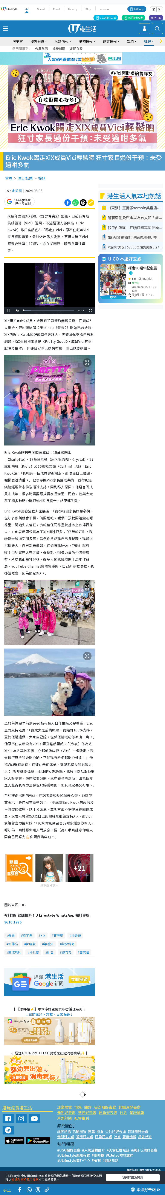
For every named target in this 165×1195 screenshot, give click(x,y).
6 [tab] (94, 53)
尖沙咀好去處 (105, 1107)
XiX (43, 935)
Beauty (72, 9)
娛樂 (11, 935)
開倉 (88, 1107)
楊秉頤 (76, 935)
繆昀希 (66, 952)
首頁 (8, 178)
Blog (88, 9)
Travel (41, 9)
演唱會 (17, 41)
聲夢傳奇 (68, 944)
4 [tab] (86, 53)
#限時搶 (98, 1155)
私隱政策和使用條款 (24, 1179)
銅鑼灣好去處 (130, 1107)
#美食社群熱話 (118, 1150)
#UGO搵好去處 (68, 1150)
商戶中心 (156, 17)
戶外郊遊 (64, 1118)
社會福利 (81, 1118)
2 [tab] (77, 53)
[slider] (49, 310)
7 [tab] (73, 58)
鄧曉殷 (31, 944)
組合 (50, 952)
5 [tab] (90, 53)
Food (56, 9)
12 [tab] (94, 58)
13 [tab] (77, 63)
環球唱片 (14, 952)
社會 (123, 1112)
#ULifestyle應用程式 (73, 1155)
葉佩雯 (34, 952)
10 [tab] (86, 58)
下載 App (138, 9)
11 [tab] (90, 58)
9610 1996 (12, 922)
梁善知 (48, 944)
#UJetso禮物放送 (119, 1155)
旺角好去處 (108, 1112)
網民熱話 (64, 1131)
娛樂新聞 (58, 48)
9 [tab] (81, 58)
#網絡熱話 (110, 1160)
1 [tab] (73, 53)
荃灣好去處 (87, 1112)
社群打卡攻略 (135, 17)
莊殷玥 (58, 935)
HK (27, 9)
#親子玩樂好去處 (144, 1150)
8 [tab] (77, 58)
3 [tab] (81, 53)
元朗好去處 (66, 1112)
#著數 (96, 1160)
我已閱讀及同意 (132, 1177)
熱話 (42, 178)
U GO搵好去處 (107, 17)
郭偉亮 (13, 944)
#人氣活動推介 (93, 1150)
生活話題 (25, 178)
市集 (78, 1107)
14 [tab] (81, 63)
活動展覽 (64, 1107)
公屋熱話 (41, 48)
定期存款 (76, 48)
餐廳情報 (137, 1112)
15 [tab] (86, 63)
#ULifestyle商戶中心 (73, 1160)
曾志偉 (84, 952)
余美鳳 (17, 190)
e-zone (104, 9)
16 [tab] (90, 63)
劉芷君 (27, 935)
